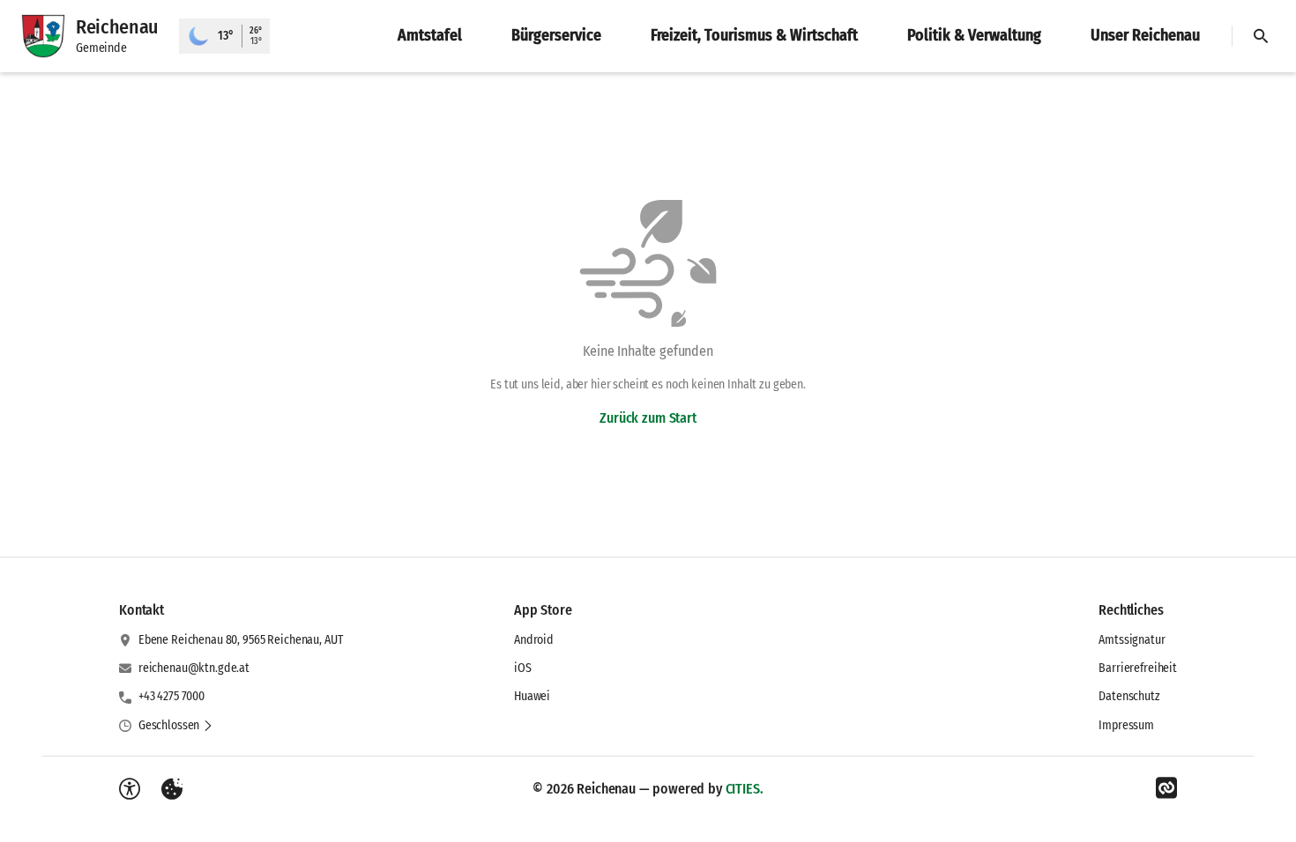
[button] (175, 726)
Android (534, 639)
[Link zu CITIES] (1166, 788)
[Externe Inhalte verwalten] (171, 789)
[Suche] (1261, 36)
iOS (523, 668)
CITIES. (744, 788)
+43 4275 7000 (171, 696)
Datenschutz (1129, 696)
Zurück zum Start (648, 418)
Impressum (1126, 725)
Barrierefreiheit (1138, 668)
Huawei (532, 696)
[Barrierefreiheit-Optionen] (129, 789)
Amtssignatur (1132, 639)
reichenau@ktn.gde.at (194, 668)
